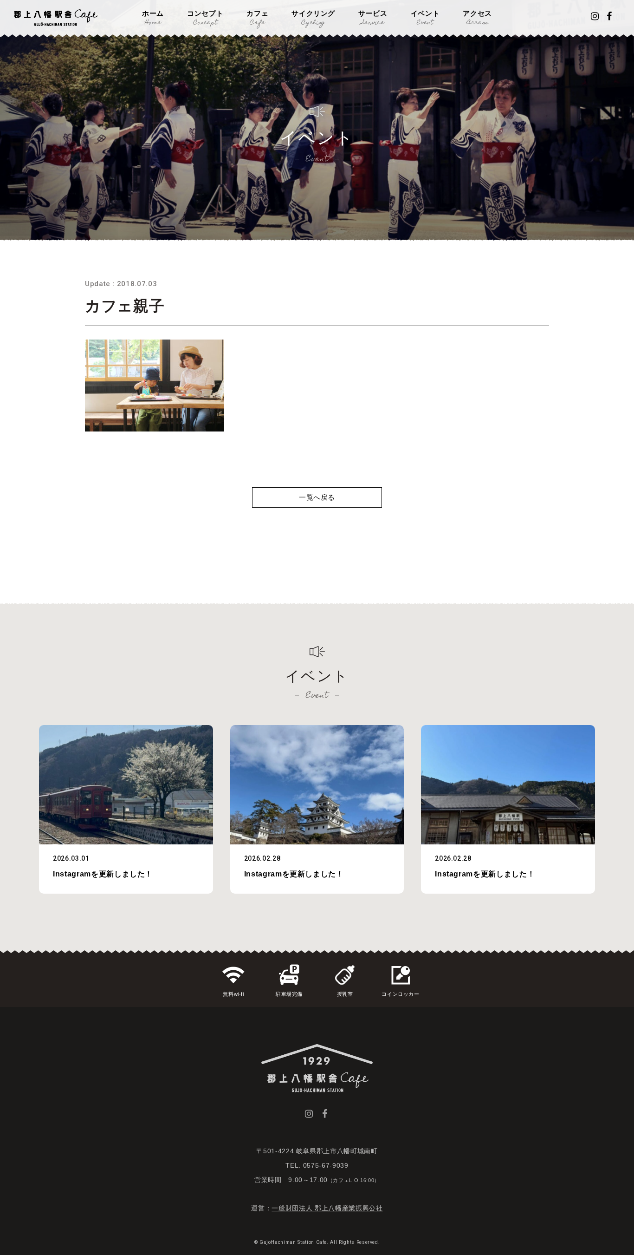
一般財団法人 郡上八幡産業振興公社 (327, 1208)
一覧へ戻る (317, 497)
